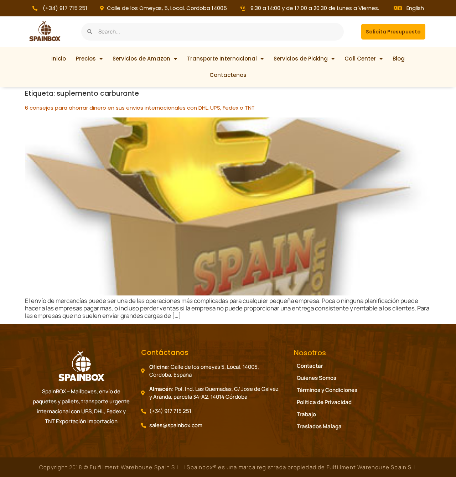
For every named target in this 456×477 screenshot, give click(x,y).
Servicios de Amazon (141, 58)
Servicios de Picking (301, 58)
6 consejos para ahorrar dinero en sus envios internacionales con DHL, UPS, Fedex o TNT (140, 107)
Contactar (310, 365)
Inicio (58, 58)
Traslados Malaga (319, 426)
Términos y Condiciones (327, 390)
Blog (399, 58)
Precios (86, 58)
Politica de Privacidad (324, 402)
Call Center (360, 58)
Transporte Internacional (222, 58)
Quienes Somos (316, 378)
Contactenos (228, 75)
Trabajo (306, 414)
